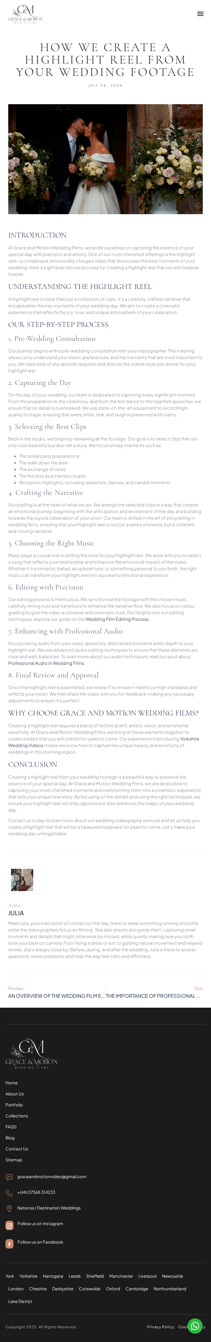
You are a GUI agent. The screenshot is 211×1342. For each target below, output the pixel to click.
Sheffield (95, 1275)
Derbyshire (62, 1288)
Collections (16, 1115)
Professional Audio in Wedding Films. (46, 663)
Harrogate (53, 1275)
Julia (16, 913)
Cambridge (137, 1288)
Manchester (121, 1275)
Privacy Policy (161, 1327)
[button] (200, 14)
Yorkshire (28, 1275)
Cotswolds (90, 1288)
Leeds (75, 1275)
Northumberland (170, 1288)
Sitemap (13, 1159)
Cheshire (38, 1288)
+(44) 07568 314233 (36, 1192)
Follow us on (30, 1241)
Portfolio (14, 1104)
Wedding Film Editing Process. (118, 619)
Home (11, 1082)
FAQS (11, 1126)
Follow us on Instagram (40, 1223)
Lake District (20, 1301)
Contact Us (16, 1148)
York (9, 1275)
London (16, 1288)
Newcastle (172, 1275)
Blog (10, 1137)
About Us (14, 1093)
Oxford (113, 1288)
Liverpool (147, 1275)
